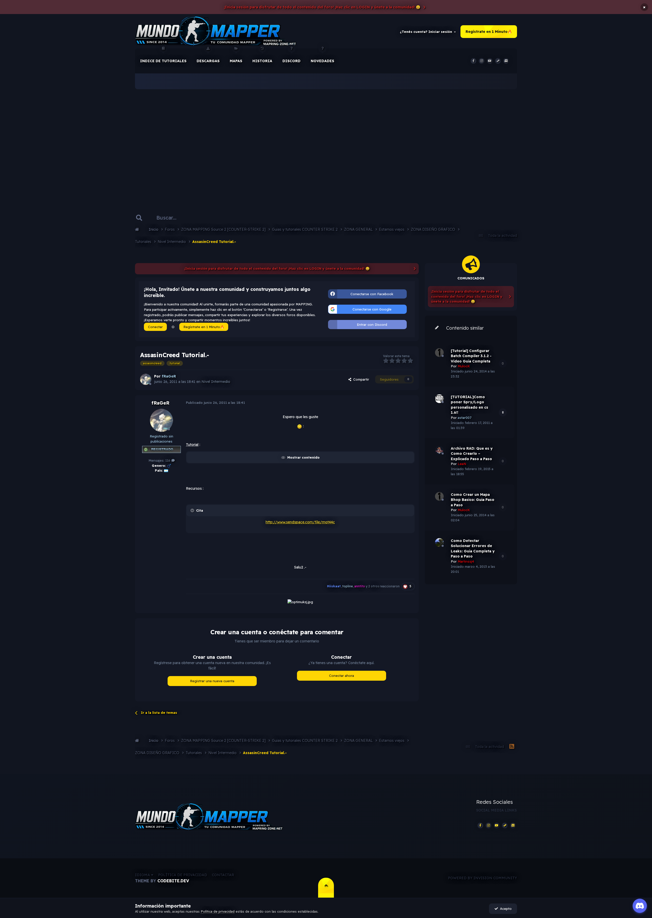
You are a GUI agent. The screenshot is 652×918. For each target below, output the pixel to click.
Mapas (236, 61)
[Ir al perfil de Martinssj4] (439, 542)
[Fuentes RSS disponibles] (512, 746)
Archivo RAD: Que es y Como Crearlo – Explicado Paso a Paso (472, 453)
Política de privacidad (182, 875)
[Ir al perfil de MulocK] (439, 352)
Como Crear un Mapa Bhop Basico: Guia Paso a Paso (472, 499)
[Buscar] (139, 217)
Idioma (143, 875)
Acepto (505, 909)
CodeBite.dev (173, 880)
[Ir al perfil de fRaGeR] (145, 379)
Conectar (155, 327)
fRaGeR (160, 403)
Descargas (208, 61)
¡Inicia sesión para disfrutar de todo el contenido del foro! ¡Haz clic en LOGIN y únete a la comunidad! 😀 (322, 7)
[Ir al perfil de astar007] (439, 398)
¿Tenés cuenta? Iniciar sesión (427, 32)
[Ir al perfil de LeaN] (439, 450)
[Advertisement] (326, 142)
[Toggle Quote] (193, 510)
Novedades (322, 61)
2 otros (373, 586)
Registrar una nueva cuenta (212, 681)
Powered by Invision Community (482, 878)
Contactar (223, 875)
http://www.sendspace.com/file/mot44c (300, 522)
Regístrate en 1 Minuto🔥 (489, 31)
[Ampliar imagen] (299, 426)
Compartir (360, 379)
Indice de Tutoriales (163, 61)
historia (262, 61)
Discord (291, 61)
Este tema (209, 217)
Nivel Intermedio (215, 381)
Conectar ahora (341, 676)
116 (168, 460)
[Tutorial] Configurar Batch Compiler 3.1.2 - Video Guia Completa (471, 356)
